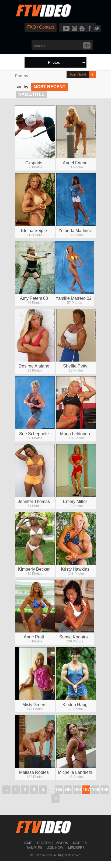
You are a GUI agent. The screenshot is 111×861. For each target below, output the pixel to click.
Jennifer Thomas (34, 501)
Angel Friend (75, 163)
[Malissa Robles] (35, 741)
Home (27, 843)
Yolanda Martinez (75, 230)
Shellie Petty (75, 366)
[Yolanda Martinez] (76, 199)
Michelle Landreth (75, 772)
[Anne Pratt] (35, 606)
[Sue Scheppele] (35, 402)
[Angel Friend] (76, 132)
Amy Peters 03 (34, 298)
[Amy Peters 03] (35, 267)
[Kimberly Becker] (35, 538)
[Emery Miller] (76, 470)
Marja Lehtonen (75, 433)
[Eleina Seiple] (35, 199)
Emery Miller (75, 501)
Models (80, 843)
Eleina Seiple (34, 230)
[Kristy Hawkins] (76, 538)
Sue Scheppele (34, 433)
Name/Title (31, 94)
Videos (62, 843)
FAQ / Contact (40, 27)
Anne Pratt (34, 637)
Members (76, 848)
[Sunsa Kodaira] (74, 606)
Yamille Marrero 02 (74, 298)
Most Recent (49, 86)
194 (59, 789)
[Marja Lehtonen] (76, 402)
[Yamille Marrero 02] (74, 267)
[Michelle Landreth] (76, 741)
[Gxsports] (35, 132)
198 (95, 789)
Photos (44, 843)
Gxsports (33, 163)
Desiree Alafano (34, 366)
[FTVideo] (43, 16)
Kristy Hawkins (75, 569)
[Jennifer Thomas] (35, 470)
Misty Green (33, 704)
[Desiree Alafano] (35, 335)
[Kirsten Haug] (76, 673)
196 (77, 789)
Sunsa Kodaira (73, 637)
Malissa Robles (34, 772)
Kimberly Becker (34, 569)
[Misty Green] (35, 673)
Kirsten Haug (75, 704)
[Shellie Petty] (76, 335)
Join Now (55, 848)
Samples (34, 848)
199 (104, 789)
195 (68, 789)
